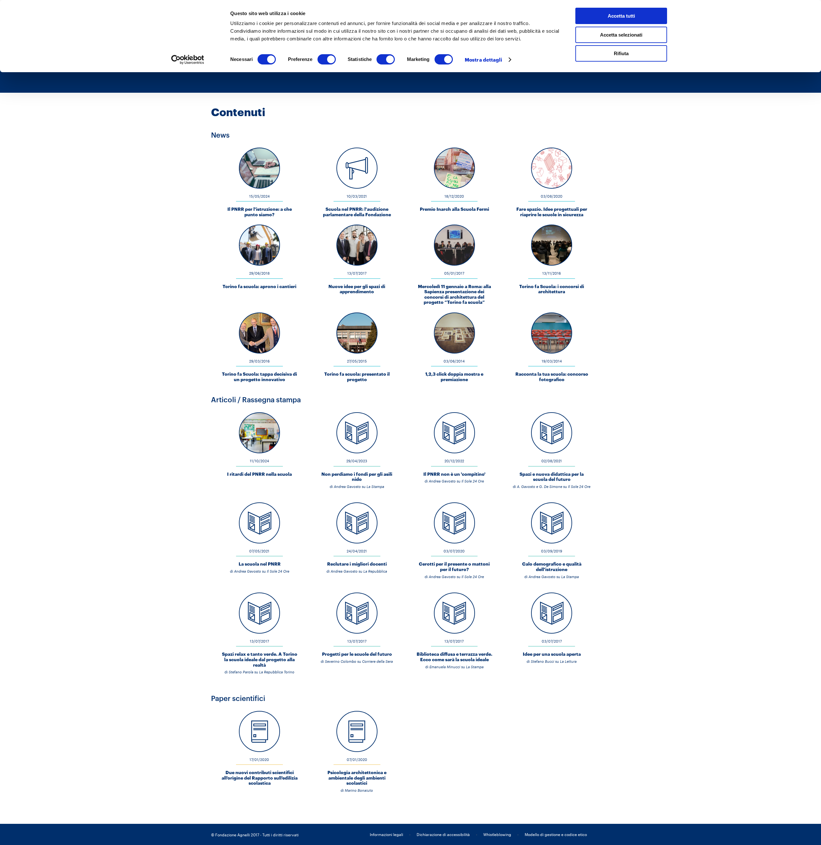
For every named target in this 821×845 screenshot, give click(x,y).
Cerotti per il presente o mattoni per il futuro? (454, 566)
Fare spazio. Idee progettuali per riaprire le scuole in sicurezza (551, 211)
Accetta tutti (621, 16)
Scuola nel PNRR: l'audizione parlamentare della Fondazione (357, 211)
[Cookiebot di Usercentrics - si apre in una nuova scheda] (188, 59)
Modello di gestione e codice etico (556, 834)
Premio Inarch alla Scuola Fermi (454, 209)
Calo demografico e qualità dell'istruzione (551, 566)
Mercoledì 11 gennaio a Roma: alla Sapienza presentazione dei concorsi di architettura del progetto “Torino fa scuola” (454, 294)
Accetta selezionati (621, 35)
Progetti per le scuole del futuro (357, 654)
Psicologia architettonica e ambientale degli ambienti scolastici (356, 778)
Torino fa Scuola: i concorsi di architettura (551, 289)
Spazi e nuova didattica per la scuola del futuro (552, 476)
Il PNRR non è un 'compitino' (454, 474)
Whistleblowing (497, 834)
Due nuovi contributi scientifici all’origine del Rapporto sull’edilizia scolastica (260, 778)
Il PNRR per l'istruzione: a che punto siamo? (259, 211)
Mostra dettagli (484, 60)
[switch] (326, 59)
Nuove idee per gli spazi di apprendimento (356, 289)
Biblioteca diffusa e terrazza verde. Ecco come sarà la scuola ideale (454, 656)
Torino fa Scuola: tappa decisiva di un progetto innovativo (259, 376)
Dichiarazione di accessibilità (443, 834)
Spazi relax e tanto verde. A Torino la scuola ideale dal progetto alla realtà (259, 659)
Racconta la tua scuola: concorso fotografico (551, 376)
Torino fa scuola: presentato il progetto (357, 376)
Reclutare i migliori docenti (357, 564)
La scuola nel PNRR (260, 564)
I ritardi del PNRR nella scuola (259, 474)
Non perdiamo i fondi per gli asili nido (356, 476)
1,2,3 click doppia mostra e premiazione (454, 376)
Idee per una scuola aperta (552, 654)
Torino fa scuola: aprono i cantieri (259, 286)
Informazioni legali (386, 834)
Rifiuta (621, 53)
